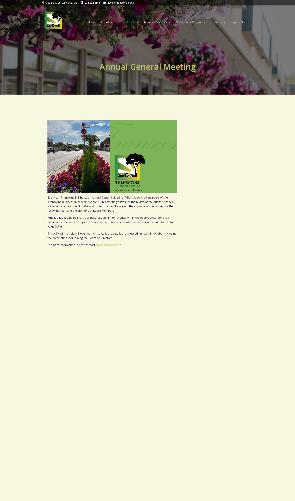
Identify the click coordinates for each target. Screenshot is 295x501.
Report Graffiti (240, 22)
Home (92, 22)
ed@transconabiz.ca (108, 245)
